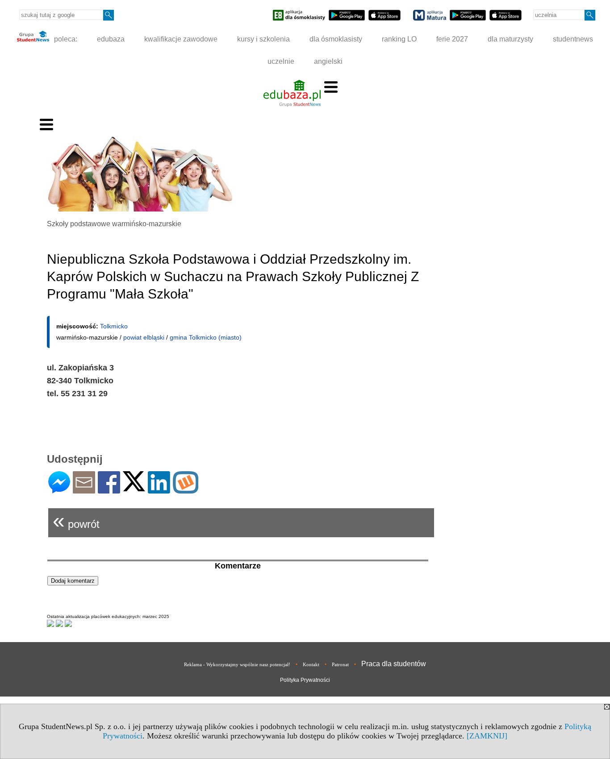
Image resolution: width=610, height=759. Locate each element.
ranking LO (399, 39)
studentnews (573, 39)
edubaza (111, 39)
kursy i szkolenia (263, 39)
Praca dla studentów (393, 664)
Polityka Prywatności (305, 680)
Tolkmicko (114, 326)
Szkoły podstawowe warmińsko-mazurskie (114, 224)
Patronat (340, 664)
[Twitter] (134, 487)
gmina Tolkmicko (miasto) (206, 337)
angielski (328, 61)
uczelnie (280, 61)
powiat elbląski (143, 337)
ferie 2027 (452, 39)
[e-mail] (84, 490)
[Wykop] (185, 490)
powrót (76, 520)
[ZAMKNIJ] (487, 735)
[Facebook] (109, 490)
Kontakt (311, 664)
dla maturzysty (510, 39)
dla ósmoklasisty (335, 39)
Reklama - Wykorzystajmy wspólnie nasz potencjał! (237, 664)
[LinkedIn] (159, 490)
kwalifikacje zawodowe (180, 39)
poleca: (64, 39)
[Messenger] (59, 490)
